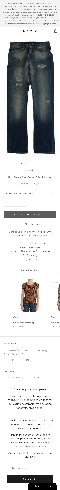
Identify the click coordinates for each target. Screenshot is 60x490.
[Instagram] (20, 360)
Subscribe (30, 478)
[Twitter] (12, 360)
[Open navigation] (4, 31)
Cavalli (30, 170)
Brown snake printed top (23, 322)
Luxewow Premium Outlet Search (23, 377)
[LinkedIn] (27, 360)
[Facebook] (5, 360)
